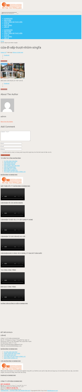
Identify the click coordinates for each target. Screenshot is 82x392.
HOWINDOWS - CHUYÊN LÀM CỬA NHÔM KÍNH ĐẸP (15, 390)
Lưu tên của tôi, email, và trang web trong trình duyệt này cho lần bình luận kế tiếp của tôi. (27, 152)
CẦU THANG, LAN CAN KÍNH (12, 165)
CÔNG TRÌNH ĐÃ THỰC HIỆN (13, 22)
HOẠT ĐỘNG (8, 25)
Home (2, 41)
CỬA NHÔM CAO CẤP (10, 162)
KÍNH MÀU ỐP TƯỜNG (10, 169)
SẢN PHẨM (7, 20)
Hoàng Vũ (3, 52)
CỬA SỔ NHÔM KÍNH (10, 167)
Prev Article (4, 61)
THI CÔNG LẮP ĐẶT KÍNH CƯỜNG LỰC (15, 172)
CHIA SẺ (6, 23)
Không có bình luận (18, 52)
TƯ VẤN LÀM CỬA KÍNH (10, 161)
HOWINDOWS (8, 18)
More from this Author (7, 121)
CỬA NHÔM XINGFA (9, 164)
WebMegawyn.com (52, 390)
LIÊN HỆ (6, 27)
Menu (2, 16)
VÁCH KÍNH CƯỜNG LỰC (11, 170)
